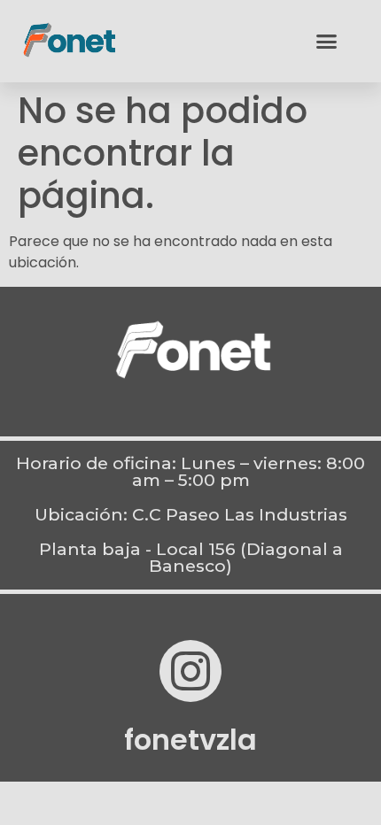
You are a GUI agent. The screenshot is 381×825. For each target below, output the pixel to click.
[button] (327, 41)
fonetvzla (190, 739)
